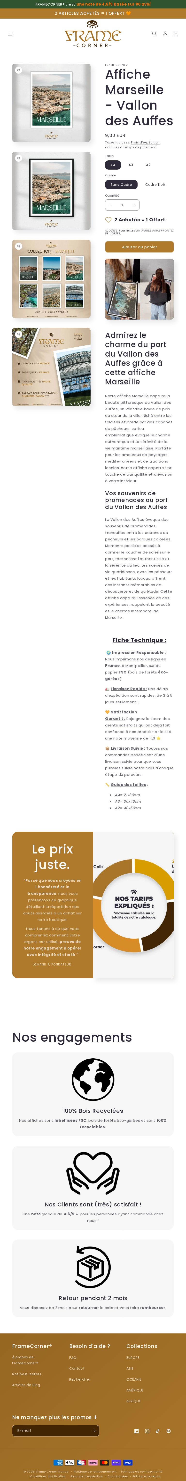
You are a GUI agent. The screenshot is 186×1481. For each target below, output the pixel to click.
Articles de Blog (26, 1385)
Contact (77, 1368)
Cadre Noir (155, 184)
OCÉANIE (133, 1379)
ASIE (129, 1368)
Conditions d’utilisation (48, 1476)
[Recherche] (154, 34)
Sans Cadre (121, 184)
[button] (10, 34)
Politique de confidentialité (142, 1472)
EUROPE (133, 1357)
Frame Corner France (52, 1472)
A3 (131, 165)
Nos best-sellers (26, 1374)
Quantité (112, 195)
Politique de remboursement (95, 1472)
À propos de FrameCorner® (25, 1360)
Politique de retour (146, 1476)
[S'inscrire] (93, 1430)
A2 (148, 165)
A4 (113, 165)
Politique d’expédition (86, 1476)
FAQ (73, 1357)
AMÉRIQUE (135, 1390)
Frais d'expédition (145, 142)
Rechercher (79, 1379)
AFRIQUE (133, 1401)
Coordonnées (118, 1476)
